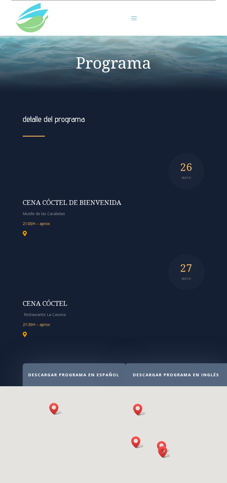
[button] (55, 409)
